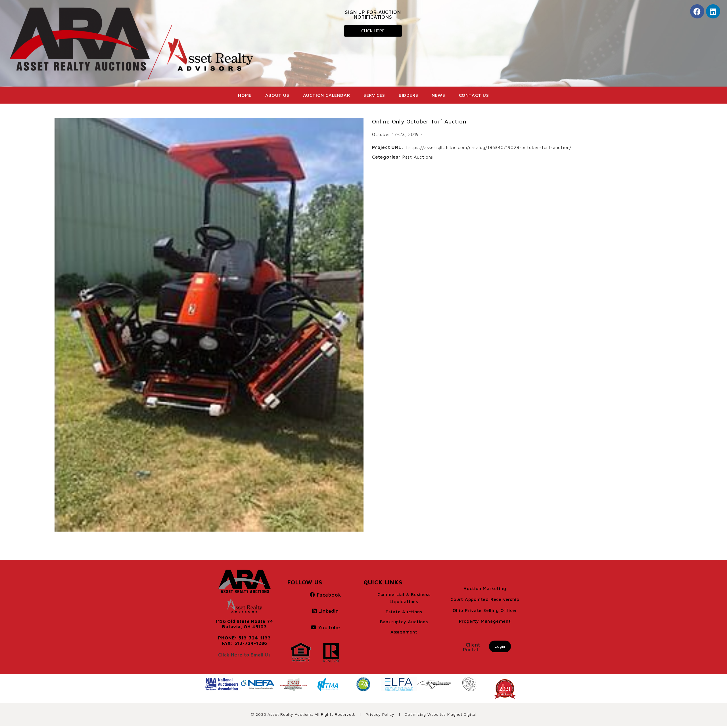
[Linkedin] (713, 11)
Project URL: (388, 147)
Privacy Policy (379, 714)
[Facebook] (697, 11)
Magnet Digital (461, 714)
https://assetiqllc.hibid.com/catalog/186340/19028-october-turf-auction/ (488, 147)
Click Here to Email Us (244, 654)
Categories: (386, 157)
